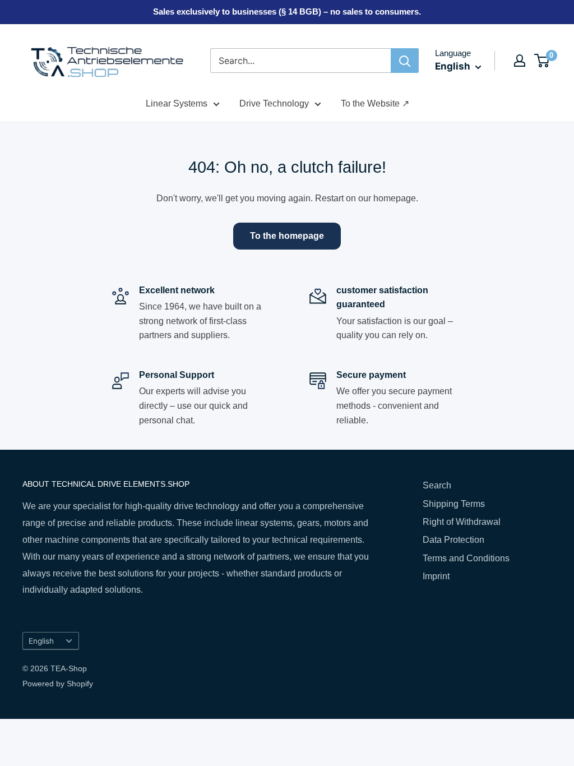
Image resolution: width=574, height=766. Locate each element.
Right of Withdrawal (462, 522)
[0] (542, 60)
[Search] (405, 60)
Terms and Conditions (466, 558)
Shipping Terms (454, 504)
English (41, 640)
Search (437, 485)
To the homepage (287, 236)
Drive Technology (274, 103)
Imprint (436, 576)
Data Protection (453, 539)
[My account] (519, 60)
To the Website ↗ (375, 103)
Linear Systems (176, 103)
